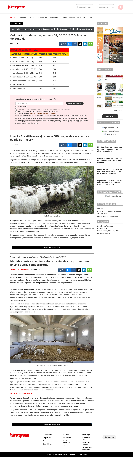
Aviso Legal (33, 113)
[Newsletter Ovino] (110, 90)
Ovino (12, 17)
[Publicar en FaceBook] (74, 44)
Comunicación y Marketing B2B (108, 231)
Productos (42, 17)
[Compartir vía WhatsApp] (90, 44)
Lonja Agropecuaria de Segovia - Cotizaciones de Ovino (64, 29)
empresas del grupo (70, 118)
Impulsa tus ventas (103, 228)
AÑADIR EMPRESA (109, 437)
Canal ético (67, 438)
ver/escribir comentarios (52, 247)
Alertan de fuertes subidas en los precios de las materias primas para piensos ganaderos (110, 171)
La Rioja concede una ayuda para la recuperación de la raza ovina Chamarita (109, 160)
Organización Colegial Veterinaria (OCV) (28, 289)
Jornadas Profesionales (105, 226)
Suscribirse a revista (47, 445)
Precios (64, 17)
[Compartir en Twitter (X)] (80, 44)
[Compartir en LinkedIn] (85, 44)
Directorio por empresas (107, 216)
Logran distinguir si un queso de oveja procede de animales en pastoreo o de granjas (109, 183)
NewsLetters (47, 441)
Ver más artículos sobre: (24, 29)
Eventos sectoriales (104, 233)
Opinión (33, 17)
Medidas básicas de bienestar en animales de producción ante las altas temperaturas (109, 149)
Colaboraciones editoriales (87, 449)
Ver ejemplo (50, 99)
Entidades (81, 17)
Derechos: (21, 120)
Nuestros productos (66, 442)
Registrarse (47, 438)
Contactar (66, 435)
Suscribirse (110, 116)
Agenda (72, 17)
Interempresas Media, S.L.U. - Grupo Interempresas (70, 454)
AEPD (78, 122)
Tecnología (53, 17)
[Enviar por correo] (69, 44)
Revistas (91, 17)
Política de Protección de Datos (47, 113)
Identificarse (47, 435)
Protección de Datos (87, 439)
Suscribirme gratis (74, 103)
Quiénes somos (68, 446)
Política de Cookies (86, 444)
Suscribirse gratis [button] (106, 7)
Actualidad (22, 17)
